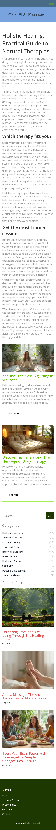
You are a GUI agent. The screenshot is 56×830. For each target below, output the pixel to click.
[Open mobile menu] (51, 3)
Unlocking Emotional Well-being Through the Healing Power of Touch (23, 635)
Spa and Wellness (11, 575)
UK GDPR (7, 809)
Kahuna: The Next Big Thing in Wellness (27, 377)
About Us (7, 795)
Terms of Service (10, 800)
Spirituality (7, 565)
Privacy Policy (9, 804)
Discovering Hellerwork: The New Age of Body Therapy (26, 459)
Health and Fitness (11, 561)
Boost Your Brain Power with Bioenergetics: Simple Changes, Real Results (24, 757)
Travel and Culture (11, 546)
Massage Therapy (11, 542)
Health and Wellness (12, 532)
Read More (14, 413)
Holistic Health (9, 556)
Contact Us (8, 814)
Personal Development (14, 570)
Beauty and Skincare (12, 551)
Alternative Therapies (13, 537)
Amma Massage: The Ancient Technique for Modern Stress (24, 696)
